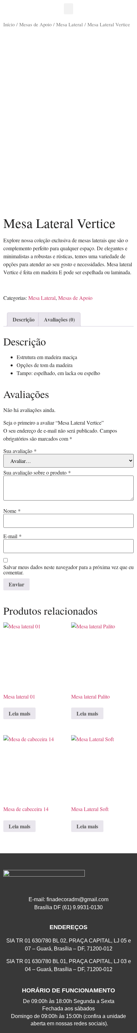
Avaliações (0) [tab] (59, 319)
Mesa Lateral (69, 24)
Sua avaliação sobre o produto (37, 472)
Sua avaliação (20, 451)
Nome (12, 511)
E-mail (12, 536)
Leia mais (19, 713)
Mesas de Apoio (35, 24)
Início (9, 24)
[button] (68, 8)
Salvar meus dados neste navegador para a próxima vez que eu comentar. (68, 569)
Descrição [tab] (24, 319)
